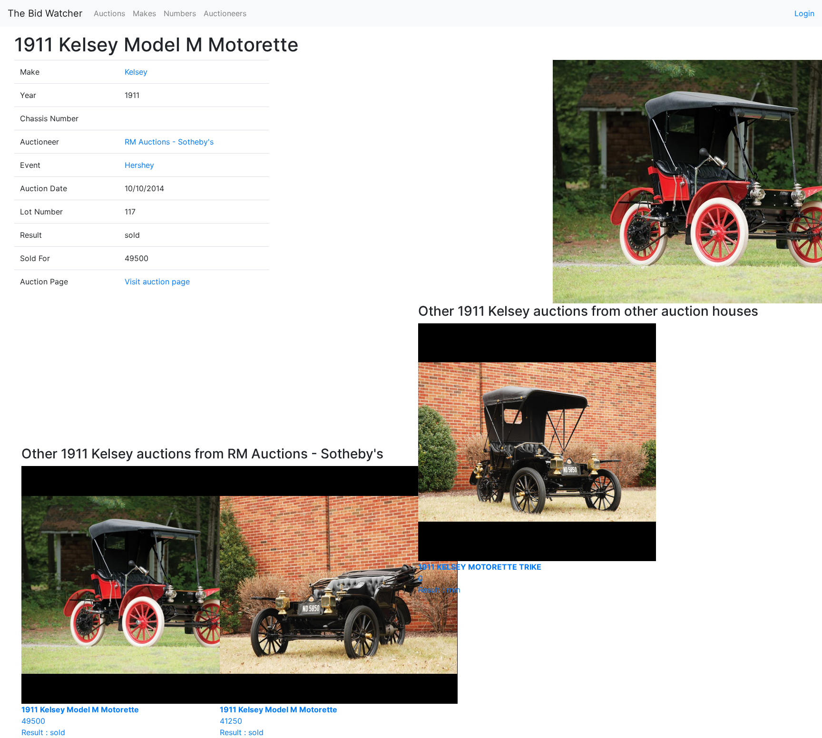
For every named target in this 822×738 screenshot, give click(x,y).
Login (804, 13)
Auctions (109, 13)
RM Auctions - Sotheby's (169, 141)
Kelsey (136, 72)
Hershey (139, 165)
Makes (144, 13)
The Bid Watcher (45, 13)
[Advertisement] (212, 374)
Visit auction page (157, 281)
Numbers (180, 13)
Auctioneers (225, 13)
